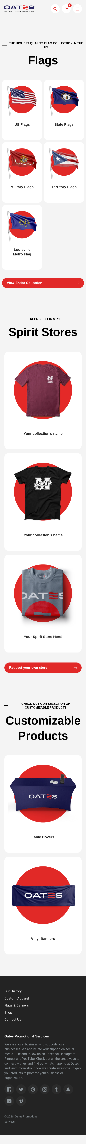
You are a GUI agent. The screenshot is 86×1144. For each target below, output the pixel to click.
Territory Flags (64, 187)
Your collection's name (43, 434)
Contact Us (12, 1019)
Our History (13, 991)
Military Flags (22, 187)
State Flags (64, 125)
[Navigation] (77, 8)
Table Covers (43, 837)
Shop (8, 1012)
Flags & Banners (16, 1005)
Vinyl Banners (43, 939)
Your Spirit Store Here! (43, 637)
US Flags (22, 125)
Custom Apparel (16, 998)
